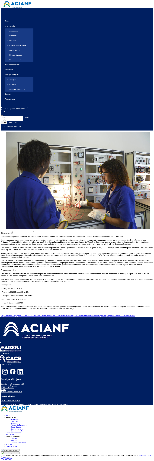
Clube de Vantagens (17, 89)
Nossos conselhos (16, 60)
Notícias (8, 94)
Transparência (10, 99)
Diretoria (12, 40)
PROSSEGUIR (6, 459)
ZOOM (3, 390)
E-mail (26, 117)
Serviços (12, 79)
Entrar (3, 111)
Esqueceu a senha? (13, 126)
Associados (13, 31)
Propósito (13, 36)
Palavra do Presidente (17, 45)
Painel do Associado (12, 65)
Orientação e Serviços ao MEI (12, 384)
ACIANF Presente (7, 388)
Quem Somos (14, 50)
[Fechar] (2, 115)
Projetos (12, 84)
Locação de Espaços (9, 386)
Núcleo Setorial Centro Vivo (11, 392)
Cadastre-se (12, 122)
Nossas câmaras (15, 55)
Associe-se (9, 70)
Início (7, 21)
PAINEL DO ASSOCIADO (10, 401)
